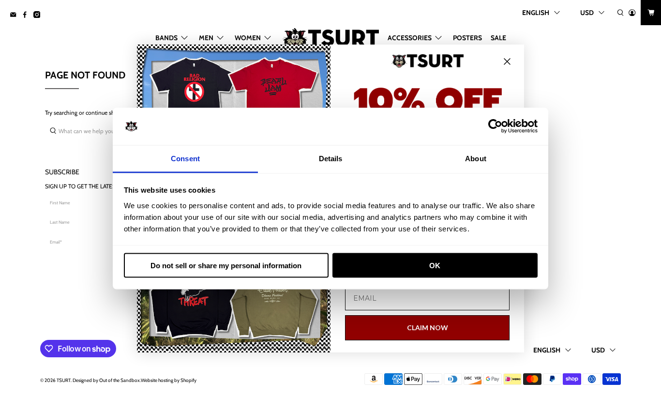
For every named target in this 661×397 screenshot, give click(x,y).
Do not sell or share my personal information (225, 265)
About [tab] (475, 158)
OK (434, 265)
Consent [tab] (185, 158)
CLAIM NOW (427, 327)
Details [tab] (331, 158)
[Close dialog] (507, 61)
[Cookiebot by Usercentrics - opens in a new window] (495, 126)
